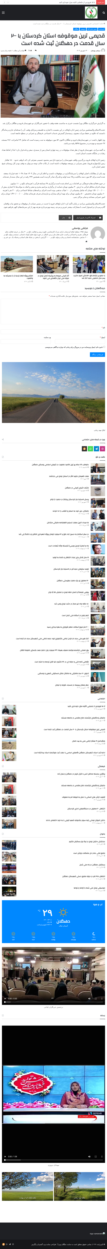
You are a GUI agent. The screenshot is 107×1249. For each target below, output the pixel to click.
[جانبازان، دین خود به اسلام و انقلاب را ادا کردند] (98, 514)
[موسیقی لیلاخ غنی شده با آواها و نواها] (9, 891)
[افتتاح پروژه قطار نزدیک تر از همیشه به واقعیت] (17, 264)
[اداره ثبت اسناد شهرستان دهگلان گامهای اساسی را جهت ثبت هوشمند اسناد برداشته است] (9, 756)
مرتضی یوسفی (95, 50)
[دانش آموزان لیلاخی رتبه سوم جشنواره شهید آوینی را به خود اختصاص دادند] (9, 824)
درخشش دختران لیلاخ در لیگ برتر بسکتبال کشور (87, 841)
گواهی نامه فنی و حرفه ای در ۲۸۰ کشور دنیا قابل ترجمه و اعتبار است (62, 662)
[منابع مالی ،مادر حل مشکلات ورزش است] (9, 857)
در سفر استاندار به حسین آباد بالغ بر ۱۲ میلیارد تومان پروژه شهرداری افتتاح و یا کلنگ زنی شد (54, 534)
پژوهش (83, 29)
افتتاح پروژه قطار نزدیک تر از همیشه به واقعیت (18, 277)
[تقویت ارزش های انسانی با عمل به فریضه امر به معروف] (9, 800)
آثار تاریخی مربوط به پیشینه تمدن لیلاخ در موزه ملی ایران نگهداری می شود (53, 277)
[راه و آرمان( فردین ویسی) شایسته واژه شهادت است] (98, 549)
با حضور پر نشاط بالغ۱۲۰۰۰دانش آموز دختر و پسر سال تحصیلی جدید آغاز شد (89, 277)
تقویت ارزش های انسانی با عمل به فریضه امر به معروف (83, 797)
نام (103, 327)
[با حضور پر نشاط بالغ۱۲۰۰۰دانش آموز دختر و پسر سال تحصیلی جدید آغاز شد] (89, 264)
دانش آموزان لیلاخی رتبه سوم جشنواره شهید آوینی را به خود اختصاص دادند (75, 820)
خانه (101, 24)
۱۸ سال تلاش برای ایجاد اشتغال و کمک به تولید (71, 557)
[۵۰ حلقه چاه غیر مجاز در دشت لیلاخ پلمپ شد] (98, 607)
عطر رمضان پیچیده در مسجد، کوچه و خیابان (72, 685)
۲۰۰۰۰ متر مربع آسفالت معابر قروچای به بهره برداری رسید (68, 627)
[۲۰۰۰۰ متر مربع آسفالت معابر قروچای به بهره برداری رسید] (98, 630)
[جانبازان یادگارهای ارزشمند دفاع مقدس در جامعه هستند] (9, 721)
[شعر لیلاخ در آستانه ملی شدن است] (98, 619)
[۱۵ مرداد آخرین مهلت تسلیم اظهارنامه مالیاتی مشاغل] (98, 526)
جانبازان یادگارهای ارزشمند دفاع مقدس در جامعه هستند (83, 718)
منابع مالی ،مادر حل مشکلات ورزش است (89, 853)
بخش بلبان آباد (92, 29)
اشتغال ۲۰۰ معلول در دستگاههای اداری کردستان (86, 808)
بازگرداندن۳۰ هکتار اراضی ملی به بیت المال (88, 741)
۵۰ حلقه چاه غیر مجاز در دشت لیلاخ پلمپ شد (71, 604)
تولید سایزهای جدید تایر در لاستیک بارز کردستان (71, 569)
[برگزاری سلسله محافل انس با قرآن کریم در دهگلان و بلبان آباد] (9, 777)
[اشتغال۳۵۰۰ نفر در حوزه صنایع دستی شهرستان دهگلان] (9, 880)
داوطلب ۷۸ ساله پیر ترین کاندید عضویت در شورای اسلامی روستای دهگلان (60, 464)
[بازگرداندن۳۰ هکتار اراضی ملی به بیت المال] (9, 744)
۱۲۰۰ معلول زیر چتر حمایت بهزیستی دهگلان (73, 580)
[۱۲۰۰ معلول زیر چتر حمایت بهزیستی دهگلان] (98, 584)
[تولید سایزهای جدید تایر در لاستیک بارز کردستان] (98, 572)
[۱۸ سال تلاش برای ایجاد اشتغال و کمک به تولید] (98, 561)
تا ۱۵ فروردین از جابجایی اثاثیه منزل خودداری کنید (86, 706)
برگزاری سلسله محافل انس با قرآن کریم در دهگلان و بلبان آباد (81, 774)
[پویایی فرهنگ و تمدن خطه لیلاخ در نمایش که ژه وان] (98, 596)
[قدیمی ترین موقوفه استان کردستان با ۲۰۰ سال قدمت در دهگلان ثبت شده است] (9, 733)
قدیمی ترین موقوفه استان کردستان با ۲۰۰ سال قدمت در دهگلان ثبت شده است (74, 729)
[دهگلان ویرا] (91, 13)
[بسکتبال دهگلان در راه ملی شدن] (9, 868)
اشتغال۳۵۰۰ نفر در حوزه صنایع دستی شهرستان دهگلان (83, 876)
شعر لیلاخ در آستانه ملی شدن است (75, 615)
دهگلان (76, 29)
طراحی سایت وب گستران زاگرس (43, 1244)
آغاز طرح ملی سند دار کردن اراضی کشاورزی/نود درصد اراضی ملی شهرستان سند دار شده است (52, 638)
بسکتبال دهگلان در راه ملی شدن (92, 864)
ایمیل (102, 337)
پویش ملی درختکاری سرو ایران (83, 2)
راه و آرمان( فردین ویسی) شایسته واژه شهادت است (68, 546)
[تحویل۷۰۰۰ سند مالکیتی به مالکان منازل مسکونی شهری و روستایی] (98, 677)
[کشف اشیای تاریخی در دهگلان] (98, 491)
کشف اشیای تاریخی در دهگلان (77, 488)
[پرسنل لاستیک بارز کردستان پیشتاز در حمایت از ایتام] (98, 503)
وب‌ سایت (47, 337)
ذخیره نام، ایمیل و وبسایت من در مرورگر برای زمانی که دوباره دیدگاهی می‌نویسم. (74, 347)
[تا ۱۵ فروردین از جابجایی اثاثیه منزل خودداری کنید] (9, 710)
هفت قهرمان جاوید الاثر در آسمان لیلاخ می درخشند (69, 476)
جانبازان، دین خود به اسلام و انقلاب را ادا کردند (71, 511)
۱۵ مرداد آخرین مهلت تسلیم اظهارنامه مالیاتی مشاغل (68, 522)
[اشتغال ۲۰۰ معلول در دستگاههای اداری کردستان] (9, 812)
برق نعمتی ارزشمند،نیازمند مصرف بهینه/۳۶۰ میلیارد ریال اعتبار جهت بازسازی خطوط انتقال (54, 650)
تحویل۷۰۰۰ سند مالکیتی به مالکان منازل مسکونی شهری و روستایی (63, 673)
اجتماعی (95, 24)
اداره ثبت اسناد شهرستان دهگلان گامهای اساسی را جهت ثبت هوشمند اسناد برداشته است (69, 752)
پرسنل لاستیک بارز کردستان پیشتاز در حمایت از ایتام (69, 499)
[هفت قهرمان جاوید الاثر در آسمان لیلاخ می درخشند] (98, 480)
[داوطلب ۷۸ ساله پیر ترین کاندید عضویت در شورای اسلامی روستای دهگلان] (98, 468)
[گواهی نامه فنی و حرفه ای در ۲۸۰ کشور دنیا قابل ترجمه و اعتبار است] (98, 665)
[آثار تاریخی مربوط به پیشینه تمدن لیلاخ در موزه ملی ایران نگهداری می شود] (53, 264)
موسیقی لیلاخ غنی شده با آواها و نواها (89, 888)
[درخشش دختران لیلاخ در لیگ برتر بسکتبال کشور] (9, 845)
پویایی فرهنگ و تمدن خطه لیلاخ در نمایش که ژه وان (68, 592)
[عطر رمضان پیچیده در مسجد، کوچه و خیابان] (98, 688)
